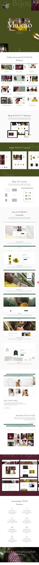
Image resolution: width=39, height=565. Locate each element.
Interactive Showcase (19, 82)
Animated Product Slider (7, 94)
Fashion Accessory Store (6, 82)
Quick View (19, 362)
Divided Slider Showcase (6, 105)
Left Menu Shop (32, 105)
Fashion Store (32, 94)
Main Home (6, 71)
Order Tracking (19, 337)
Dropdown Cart (19, 289)
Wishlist (19, 313)
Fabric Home (19, 94)
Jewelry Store (32, 71)
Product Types (19, 265)
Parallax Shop (19, 105)
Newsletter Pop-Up (19, 241)
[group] (27, 195)
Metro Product (32, 82)
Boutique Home (19, 71)
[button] (0, 171)
